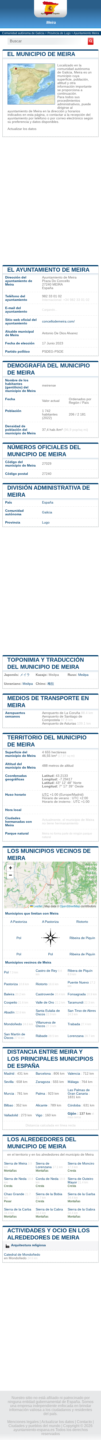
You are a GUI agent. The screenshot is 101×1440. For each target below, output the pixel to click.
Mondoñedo (13, 1024)
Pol (18, 938)
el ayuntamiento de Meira (48, 269)
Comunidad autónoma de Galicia (23, 33)
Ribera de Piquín (80, 970)
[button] (10, 868)
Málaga (73, 1082)
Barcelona (43, 1073)
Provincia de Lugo (59, 33)
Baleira (9, 994)
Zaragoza (43, 1082)
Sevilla (9, 1082)
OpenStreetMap (70, 906)
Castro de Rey (46, 970)
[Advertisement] (50, 200)
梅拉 (50, 684)
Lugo (46, 522)
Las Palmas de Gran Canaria (79, 1091)
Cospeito (10, 1002)
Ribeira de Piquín (82, 938)
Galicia (47, 512)
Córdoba (74, 1105)
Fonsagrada (77, 994)
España (47, 502)
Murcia (9, 1093)
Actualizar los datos (22, 129)
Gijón (72, 1113)
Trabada (74, 1024)
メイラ (25, 675)
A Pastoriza (18, 922)
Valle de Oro (45, 1002)
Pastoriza (11, 984)
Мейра (83, 675)
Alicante (41, 1105)
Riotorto (82, 922)
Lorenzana (76, 1036)
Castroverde (45, 994)
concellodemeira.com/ (58, 321)
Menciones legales (23, 1422)
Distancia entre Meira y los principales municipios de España (50, 1059)
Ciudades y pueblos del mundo (34, 1426)
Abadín (9, 1012)
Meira (51, 22)
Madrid (9, 1073)
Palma (40, 1093)
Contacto (84, 1422)
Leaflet (37, 906)
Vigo (39, 1115)
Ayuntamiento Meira (86, 33)
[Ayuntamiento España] (50, 8)
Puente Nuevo (78, 982)
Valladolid (11, 1115)
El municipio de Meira (41, 54)
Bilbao (8, 1105)
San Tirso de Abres (82, 1010)
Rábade (41, 1036)
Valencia (74, 1073)
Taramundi (75, 1002)
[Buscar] (90, 41)
